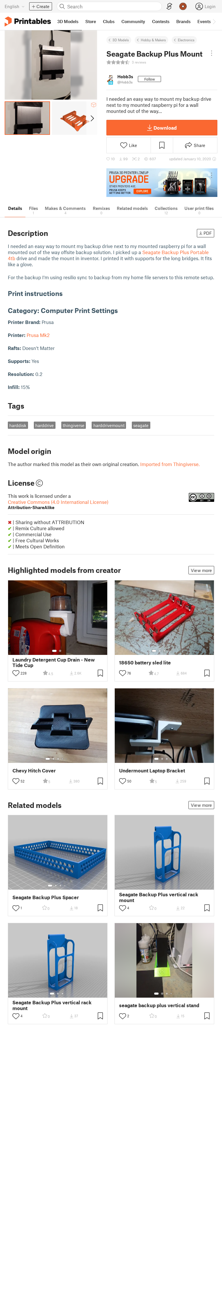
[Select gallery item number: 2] (60, 651)
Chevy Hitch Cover (34, 770)
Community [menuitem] (133, 21)
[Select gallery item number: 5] (173, 651)
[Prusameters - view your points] (183, 6)
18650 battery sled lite (145, 662)
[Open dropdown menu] (211, 53)
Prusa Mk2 (38, 335)
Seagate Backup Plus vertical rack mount (158, 897)
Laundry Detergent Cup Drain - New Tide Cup (53, 662)
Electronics (186, 40)
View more (201, 570)
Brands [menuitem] (183, 21)
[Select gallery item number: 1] (54, 651)
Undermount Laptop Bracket (152, 770)
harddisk (17, 425)
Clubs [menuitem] (108, 21)
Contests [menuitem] (160, 21)
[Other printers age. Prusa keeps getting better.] (161, 182)
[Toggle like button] (15, 673)
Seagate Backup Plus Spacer (45, 897)
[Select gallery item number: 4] (169, 651)
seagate (141, 425)
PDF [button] (208, 233)
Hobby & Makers (153, 40)
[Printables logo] (28, 21)
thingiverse (73, 425)
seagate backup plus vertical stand (159, 1005)
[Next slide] (91, 118)
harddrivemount (109, 425)
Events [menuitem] (204, 21)
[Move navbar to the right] (214, 21)
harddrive (44, 425)
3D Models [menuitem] (67, 21)
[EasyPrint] (169, 6)
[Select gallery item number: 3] (164, 651)
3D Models (120, 40)
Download (165, 128)
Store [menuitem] (90, 21)
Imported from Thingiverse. (170, 464)
